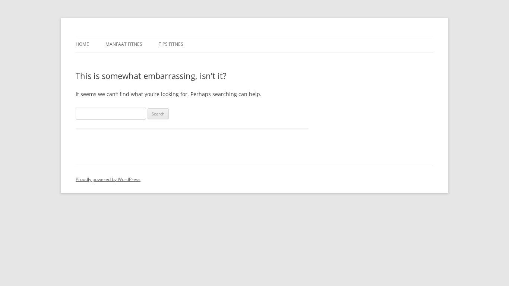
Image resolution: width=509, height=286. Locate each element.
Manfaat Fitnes (123, 44)
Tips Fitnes (171, 44)
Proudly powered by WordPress (108, 179)
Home (82, 44)
